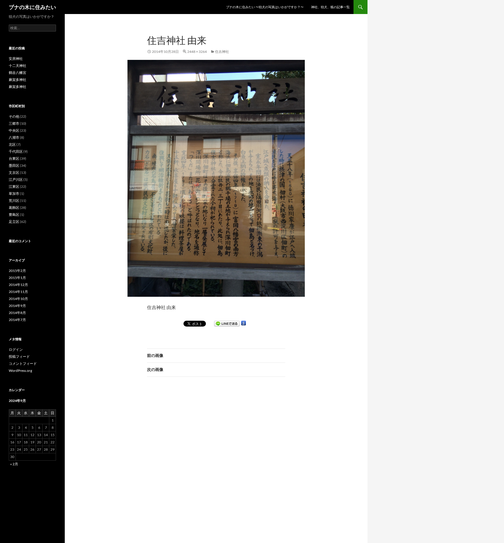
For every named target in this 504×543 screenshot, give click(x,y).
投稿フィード (19, 356)
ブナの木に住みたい (32, 7)
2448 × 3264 (197, 51)
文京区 (14, 172)
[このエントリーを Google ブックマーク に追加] (243, 323)
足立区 (14, 221)
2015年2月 (17, 270)
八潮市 (14, 137)
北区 (12, 144)
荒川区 (14, 200)
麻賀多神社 (17, 79)
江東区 (14, 186)
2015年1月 (17, 277)
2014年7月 (17, 320)
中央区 (14, 130)
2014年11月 (18, 291)
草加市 (14, 193)
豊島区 (14, 214)
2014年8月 (17, 312)
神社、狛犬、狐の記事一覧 (330, 7)
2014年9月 (17, 305)
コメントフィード (23, 363)
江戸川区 (16, 179)
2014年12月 (18, 284)
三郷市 (14, 123)
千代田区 (16, 151)
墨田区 (14, 165)
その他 (14, 116)
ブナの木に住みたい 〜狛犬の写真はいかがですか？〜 (265, 7)
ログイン (16, 349)
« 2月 (14, 464)
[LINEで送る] (227, 324)
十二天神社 (17, 65)
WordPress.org (20, 370)
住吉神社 (222, 51)
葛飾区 (14, 207)
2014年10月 (18, 298)
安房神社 (16, 58)
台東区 (14, 158)
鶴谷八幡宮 (17, 72)
